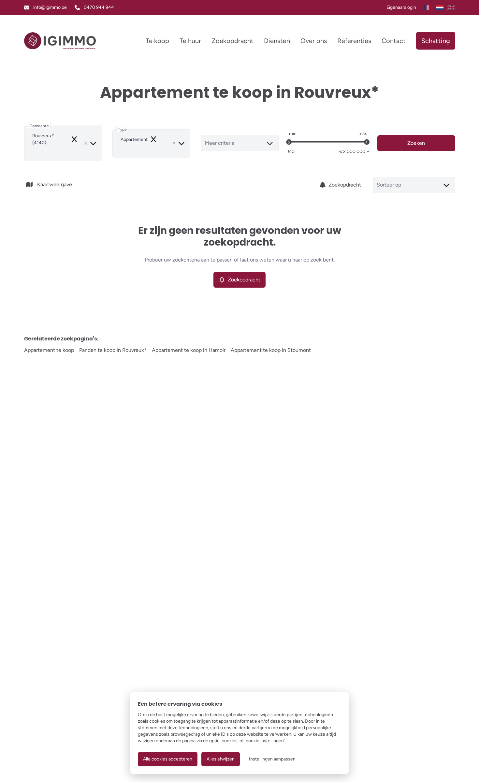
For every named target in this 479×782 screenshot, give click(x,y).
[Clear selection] (85, 143)
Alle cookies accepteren (167, 759)
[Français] (428, 7)
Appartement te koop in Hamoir (188, 350)
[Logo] (60, 41)
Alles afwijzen (221, 759)
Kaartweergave (54, 184)
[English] (451, 7)
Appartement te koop (49, 350)
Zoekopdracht (344, 185)
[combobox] (63, 143)
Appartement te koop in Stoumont (271, 350)
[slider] (289, 142)
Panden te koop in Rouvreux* (113, 350)
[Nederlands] (439, 7)
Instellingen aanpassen (272, 759)
